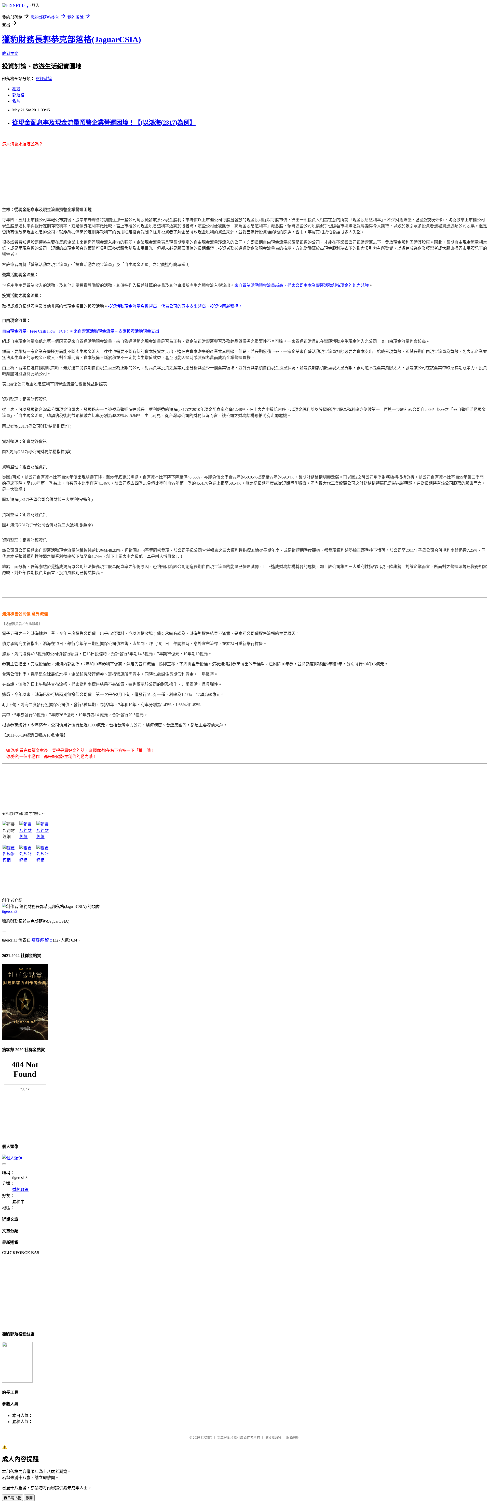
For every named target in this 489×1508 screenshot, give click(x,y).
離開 (29, 1498)
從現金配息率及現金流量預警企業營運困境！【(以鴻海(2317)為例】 (104, 122)
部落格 (18, 95)
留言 (49, 940)
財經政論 (44, 79)
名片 (16, 101)
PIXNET (206, 1437)
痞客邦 (38, 940)
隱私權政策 (273, 1437)
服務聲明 (293, 1437)
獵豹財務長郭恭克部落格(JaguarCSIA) (71, 39)
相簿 (16, 89)
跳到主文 (10, 53)
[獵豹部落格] (17, 1381)
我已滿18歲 (12, 1498)
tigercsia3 (9, 911)
